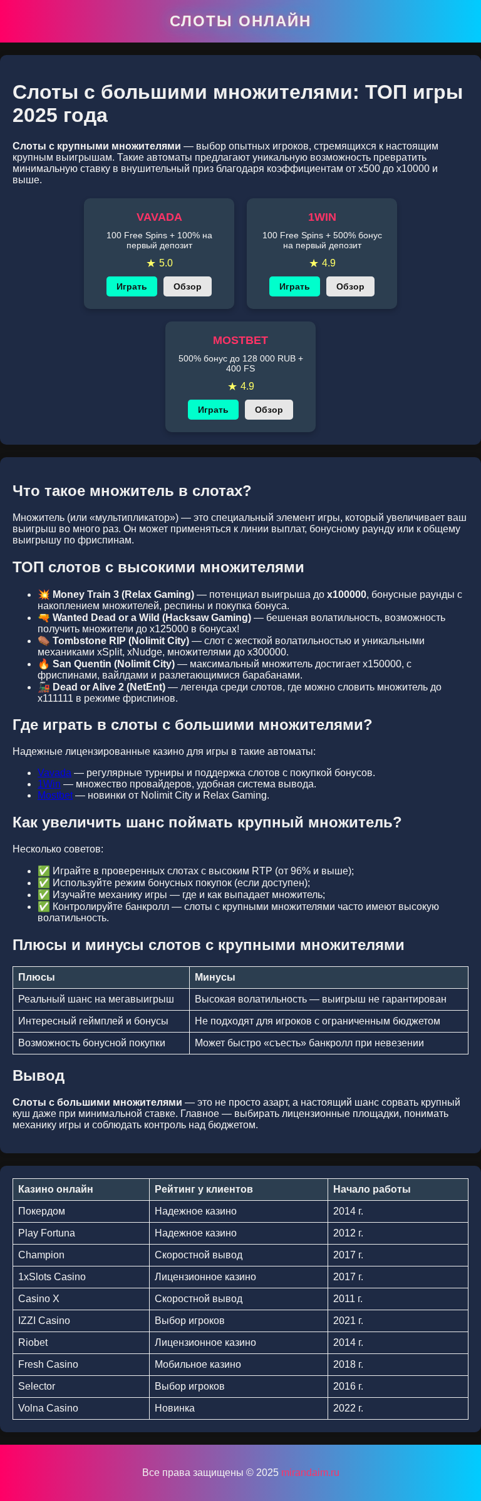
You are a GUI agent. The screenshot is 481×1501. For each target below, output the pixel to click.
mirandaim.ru (310, 1472)
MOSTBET (240, 340)
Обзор (187, 286)
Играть (131, 286)
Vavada (54, 772)
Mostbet (55, 795)
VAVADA (159, 217)
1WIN (322, 217)
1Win (49, 784)
